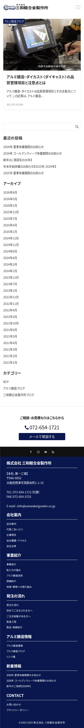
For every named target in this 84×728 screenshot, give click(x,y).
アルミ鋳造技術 (15, 575)
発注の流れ (13, 605)
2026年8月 (10, 192)
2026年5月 (10, 199)
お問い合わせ (14, 704)
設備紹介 (11, 581)
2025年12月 (11, 212)
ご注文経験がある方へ (19, 616)
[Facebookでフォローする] (31, 452)
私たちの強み (14, 570)
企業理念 (11, 534)
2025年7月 (10, 218)
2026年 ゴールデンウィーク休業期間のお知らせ (32, 153)
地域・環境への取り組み (19, 586)
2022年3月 (10, 317)
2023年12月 (11, 277)
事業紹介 (11, 564)
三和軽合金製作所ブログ (18, 395)
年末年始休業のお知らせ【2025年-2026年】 (29, 166)
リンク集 (11, 656)
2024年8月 (10, 251)
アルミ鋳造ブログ (14, 388)
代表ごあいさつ (15, 529)
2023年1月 (10, 290)
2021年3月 (10, 349)
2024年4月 (10, 258)
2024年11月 (11, 245)
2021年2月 (10, 356)
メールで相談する (42, 436)
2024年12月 (11, 238)
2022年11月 (11, 304)
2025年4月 (10, 225)
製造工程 (11, 621)
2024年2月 (10, 264)
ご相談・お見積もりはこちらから (42, 417)
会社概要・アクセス (17, 540)
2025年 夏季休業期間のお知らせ (23, 173)
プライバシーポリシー (18, 710)
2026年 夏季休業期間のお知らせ (23, 147)
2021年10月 (11, 323)
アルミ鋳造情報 (15, 645)
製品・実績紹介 (14, 627)
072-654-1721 (44, 427)
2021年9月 (10, 330)
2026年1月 (10, 205)
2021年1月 (10, 362)
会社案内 (11, 523)
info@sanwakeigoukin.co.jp (36, 506)
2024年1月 (10, 271)
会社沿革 (11, 546)
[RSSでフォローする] (53, 452)
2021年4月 (10, 343)
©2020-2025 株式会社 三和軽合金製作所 (42, 722)
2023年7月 (10, 284)
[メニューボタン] (78, 7)
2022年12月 (11, 297)
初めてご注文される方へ (20, 610)
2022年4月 (10, 310)
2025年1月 (10, 232)
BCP (6, 382)
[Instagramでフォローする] (38, 452)
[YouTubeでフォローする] (45, 452)
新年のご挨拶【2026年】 (17, 160)
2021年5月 (10, 336)
